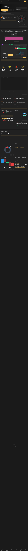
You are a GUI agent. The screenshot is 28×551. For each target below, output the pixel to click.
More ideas (2, 409)
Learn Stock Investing (21, 404)
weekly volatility (24, 125)
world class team (7, 357)
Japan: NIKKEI (2, 394)
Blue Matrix (22, 340)
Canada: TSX (2, 392)
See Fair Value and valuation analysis (19, 147)
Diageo (10, 392)
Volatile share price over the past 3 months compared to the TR (9, 18)
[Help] (15, 57)
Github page (20, 355)
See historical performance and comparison (20, 167)
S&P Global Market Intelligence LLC (16, 331)
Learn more (15, 351)
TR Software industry (4, 118)
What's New (20, 393)
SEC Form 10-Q (22, 337)
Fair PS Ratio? (12, 270)
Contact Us (20, 400)
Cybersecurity (2, 408)
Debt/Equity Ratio (17, 164)
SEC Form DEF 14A (23, 346)
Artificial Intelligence (3, 406)
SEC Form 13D (22, 344)
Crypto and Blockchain (3, 407)
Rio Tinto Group (11, 393)
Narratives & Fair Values (12, 402)
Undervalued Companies (3, 400)
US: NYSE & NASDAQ (3, 387)
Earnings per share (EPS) (18, 160)
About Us (20, 399)
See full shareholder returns (7, 115)
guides (25, 355)
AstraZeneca (11, 387)
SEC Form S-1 (22, 342)
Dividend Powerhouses (3, 401)
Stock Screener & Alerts (12, 401)
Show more (14, 135)
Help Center (20, 403)
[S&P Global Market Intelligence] (3, 380)
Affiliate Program (20, 405)
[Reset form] (20, 57)
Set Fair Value (24, 57)
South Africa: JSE (2, 393)
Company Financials (4, 11)
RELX (10, 394)
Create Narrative (24, 30)
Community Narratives (21, 392)
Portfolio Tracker (11, 400)
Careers (20, 401)
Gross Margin (16, 161)
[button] (22, 5)
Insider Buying (2, 402)
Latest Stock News (21, 387)
